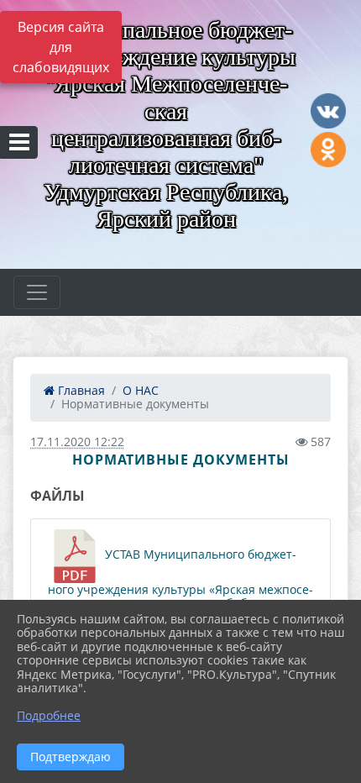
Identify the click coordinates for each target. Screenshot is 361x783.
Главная (80, 390)
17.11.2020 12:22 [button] (77, 441)
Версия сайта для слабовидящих (61, 47)
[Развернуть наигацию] (36, 292)
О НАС (141, 390)
